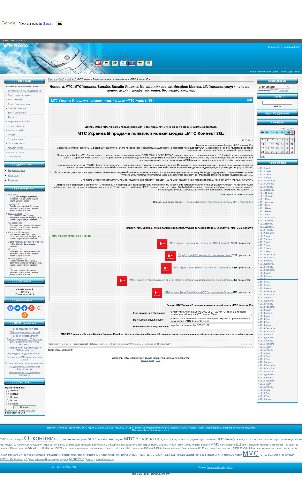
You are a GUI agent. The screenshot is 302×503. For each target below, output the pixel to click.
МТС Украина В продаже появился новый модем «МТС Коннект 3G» (217, 202)
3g (271, 444)
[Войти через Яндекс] (31, 308)
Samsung (40, 455)
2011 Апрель (266, 202)
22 (287, 148)
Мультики (13, 180)
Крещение (36, 444)
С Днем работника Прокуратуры (42, 459)
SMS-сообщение (135, 448)
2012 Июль (265, 248)
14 (282, 144)
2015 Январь (266, 340)
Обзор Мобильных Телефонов (23, 242)
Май (69, 79)
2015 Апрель (266, 350)
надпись (64, 459)
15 (287, 144)
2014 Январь (266, 303)
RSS (297, 47)
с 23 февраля (207, 455)
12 (272, 144)
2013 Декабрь (267, 300)
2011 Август (266, 214)
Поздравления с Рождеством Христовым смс (24, 367)
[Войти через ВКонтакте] (17, 308)
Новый (298, 439)
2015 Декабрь (267, 374)
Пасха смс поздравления (25, 336)
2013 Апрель (266, 276)
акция (162, 444)
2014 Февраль (267, 307)
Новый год (108, 459)
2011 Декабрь (267, 227)
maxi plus (18, 439)
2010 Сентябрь (267, 180)
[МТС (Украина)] (131, 64)
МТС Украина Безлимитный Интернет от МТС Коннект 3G (200, 243)
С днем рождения (172, 448)
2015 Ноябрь (266, 371)
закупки (118, 439)
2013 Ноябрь (266, 297)
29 (287, 152)
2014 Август (266, 325)
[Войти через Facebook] (24, 308)
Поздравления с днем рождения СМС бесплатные (24, 348)
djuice (51, 448)
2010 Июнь (265, 171)
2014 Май (265, 316)
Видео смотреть (16, 170)
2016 (11, 448)
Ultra (275, 455)
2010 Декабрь (267, 190)
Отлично (14, 390)
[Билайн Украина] (140, 64)
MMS (215, 444)
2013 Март (265, 273)
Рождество (10, 444)
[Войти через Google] (38, 308)
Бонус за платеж (247, 439)
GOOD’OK (42, 448)
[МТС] (98, 64)
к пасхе (193, 448)
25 (267, 152)
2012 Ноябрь (266, 260)
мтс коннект (122, 344)
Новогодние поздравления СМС (24, 353)
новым (3, 455)
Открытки (39, 438)
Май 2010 (287, 128)
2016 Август (266, 399)
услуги (28, 448)
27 (74, 79)
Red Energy (120, 448)
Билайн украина (16, 258)
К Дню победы (256, 448)
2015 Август (266, 362)
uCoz (230, 467)
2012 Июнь (265, 245)
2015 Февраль (267, 344)
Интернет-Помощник (284, 444)
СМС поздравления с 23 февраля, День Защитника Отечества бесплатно (25, 341)
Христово (265, 444)
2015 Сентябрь (267, 365)
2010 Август (266, 177)
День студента (93, 459)
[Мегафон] (114, 64)
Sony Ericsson (227, 444)
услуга (58, 448)
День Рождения (208, 439)
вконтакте (13, 455)
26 (272, 152)
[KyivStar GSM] (123, 64)
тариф (187, 444)
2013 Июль (265, 285)
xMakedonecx (105, 344)
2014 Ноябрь (266, 334)
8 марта (153, 444)
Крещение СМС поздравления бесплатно (24, 373)
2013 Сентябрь (267, 291)
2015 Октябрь (267, 368)
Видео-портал (283, 448)
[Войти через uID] (10, 308)
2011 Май (265, 205)
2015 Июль (265, 359)
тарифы (84, 448)
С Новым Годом (174, 444)
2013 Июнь (265, 282)
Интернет (81, 439)
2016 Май (265, 390)
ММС (251, 453)
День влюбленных (95, 444)
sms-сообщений (71, 448)
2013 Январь (266, 267)
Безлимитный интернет (101, 448)
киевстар (184, 439)
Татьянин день (50, 444)
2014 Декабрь (267, 337)
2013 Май (265, 279)
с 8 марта (225, 455)
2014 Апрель (266, 313)
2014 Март (265, 310)
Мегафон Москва (17, 232)
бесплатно (76, 459)
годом (294, 448)
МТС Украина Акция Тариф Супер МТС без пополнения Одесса (198, 292)
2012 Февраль (267, 233)
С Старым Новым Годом (112, 455)
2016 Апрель (266, 387)
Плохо (13, 400)
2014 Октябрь (267, 331)
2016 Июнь (265, 393)
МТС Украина (15, 213)
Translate (283, 90)
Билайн (11, 204)
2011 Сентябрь (267, 217)
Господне (180, 455)
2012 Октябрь (267, 257)
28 (282, 152)
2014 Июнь (265, 319)
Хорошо (14, 394)
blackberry (19, 459)
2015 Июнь (265, 356)
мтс (92, 438)
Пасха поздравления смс (25, 329)
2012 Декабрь (267, 263)
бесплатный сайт (216, 467)
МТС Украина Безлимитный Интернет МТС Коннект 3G (203, 267)
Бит (20, 455)
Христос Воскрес (201, 444)
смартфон (269, 448)
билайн (108, 439)
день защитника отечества (135, 444)
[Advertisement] (151, 113)
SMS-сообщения (250, 444)
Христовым (23, 444)
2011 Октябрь (267, 220)
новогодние (29, 455)
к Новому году (286, 455)
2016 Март (265, 384)
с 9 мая (211, 448)
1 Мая (99, 439)
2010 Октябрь (267, 183)
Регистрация (286, 71)
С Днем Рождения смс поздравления (24, 363)
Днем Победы (223, 448)
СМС (3, 439)
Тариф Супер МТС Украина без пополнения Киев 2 (205, 255)
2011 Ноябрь (266, 223)
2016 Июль (265, 396)
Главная (52, 79)
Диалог (185, 448)
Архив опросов (27, 410)
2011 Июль (265, 211)
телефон (275, 439)
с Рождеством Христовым (59, 455)
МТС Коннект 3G (149, 344)
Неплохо (14, 397)
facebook (78, 455)
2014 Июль (265, 322)
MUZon (148, 448)
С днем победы (240, 448)
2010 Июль (265, 174)
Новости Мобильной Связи (127, 56)
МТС (10, 194)
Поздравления (64, 439)
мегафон (231, 439)
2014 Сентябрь (267, 328)
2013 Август (266, 288)
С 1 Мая (202, 448)
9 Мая (158, 439)
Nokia (284, 439)
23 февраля (113, 444)
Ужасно (14, 403)
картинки (7, 459)
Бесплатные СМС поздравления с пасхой (25, 358)
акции (290, 439)
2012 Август (266, 251)
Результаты (11, 410)
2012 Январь (266, 230)
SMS (220, 439)
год (1, 444)
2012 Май (265, 242)
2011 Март (265, 199)
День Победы (170, 439)
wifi (34, 448)
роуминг (194, 439)
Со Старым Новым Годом (138, 455)
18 (267, 148)
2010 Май (265, 168)
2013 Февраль (267, 270)
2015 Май (265, 353)
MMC (217, 455)
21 (282, 148)
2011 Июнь (265, 208)
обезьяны (19, 448)
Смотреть (13, 175)
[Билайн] (106, 64)
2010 (61, 79)
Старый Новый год (164, 454)
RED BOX (268, 455)
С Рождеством (90, 455)
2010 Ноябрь (266, 187)
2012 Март (265, 236)
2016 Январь (266, 377)
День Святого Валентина (73, 444)
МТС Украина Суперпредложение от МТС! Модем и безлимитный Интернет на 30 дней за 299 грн (180, 280)
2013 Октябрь (267, 294)
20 (277, 148)
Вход (297, 71)
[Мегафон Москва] (148, 64)
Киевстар (12, 223)
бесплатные (263, 439)
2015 (238, 444)
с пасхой (157, 448)
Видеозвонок (192, 455)
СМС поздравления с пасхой (25, 332)
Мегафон (12, 249)
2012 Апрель (266, 239)
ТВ (260, 455)
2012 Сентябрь (267, 254)
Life (9, 268)
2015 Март (265, 347)
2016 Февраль (267, 380)
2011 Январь (266, 193)
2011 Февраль (267, 196)
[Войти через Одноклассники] (25, 315)
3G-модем (236, 455)
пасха (10, 439)
